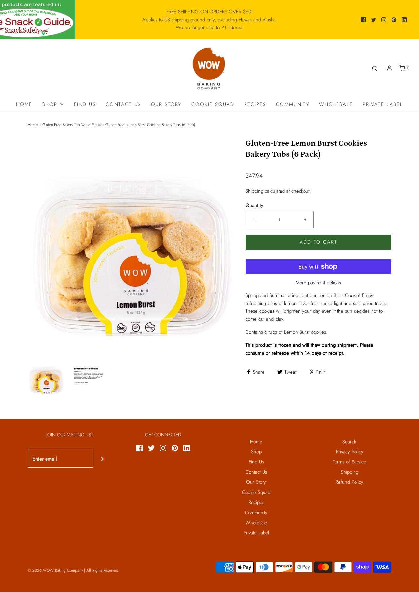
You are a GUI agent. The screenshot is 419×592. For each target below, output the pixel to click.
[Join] (102, 459)
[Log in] (389, 68)
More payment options (318, 282)
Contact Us (123, 104)
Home (24, 104)
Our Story (166, 104)
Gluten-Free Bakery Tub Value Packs (71, 125)
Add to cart (318, 242)
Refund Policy (349, 482)
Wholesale (336, 104)
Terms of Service (349, 461)
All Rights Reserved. (102, 570)
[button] (46, 377)
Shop (256, 451)
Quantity (254, 205)
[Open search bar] (374, 68)
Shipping (254, 191)
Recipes (255, 104)
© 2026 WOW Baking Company (55, 570)
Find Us (85, 104)
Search (349, 441)
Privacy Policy (349, 451)
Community (292, 104)
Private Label (383, 104)
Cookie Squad (212, 104)
